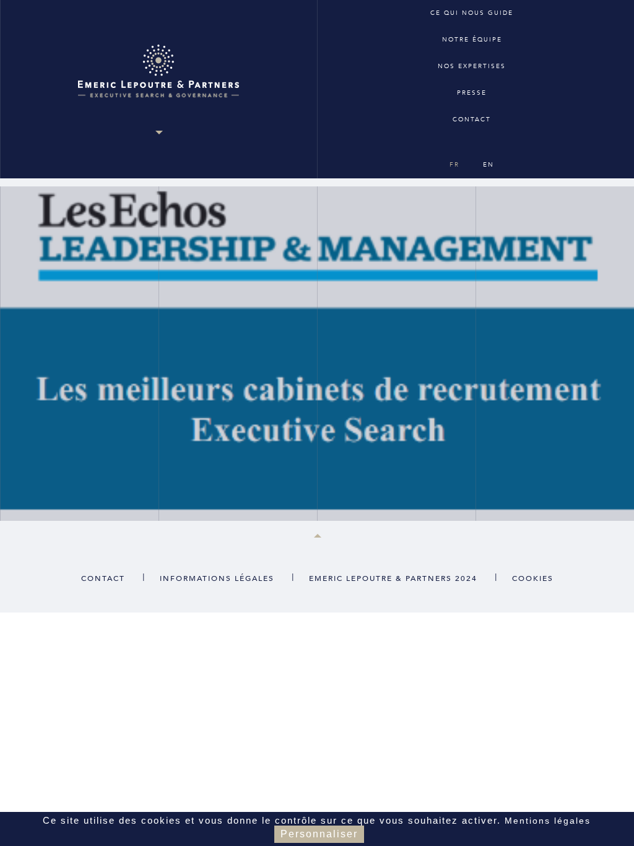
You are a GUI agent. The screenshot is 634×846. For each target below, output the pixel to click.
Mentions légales (548, 821)
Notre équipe (472, 39)
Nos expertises (472, 66)
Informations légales (217, 578)
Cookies (533, 578)
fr (454, 164)
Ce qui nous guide (471, 13)
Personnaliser (319, 834)
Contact (472, 119)
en (488, 164)
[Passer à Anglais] (471, 142)
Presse (472, 93)
